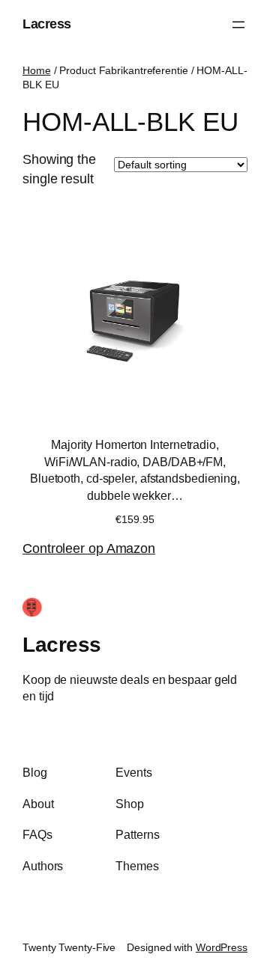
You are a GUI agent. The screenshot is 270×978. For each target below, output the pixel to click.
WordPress (222, 947)
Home (36, 70)
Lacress (46, 23)
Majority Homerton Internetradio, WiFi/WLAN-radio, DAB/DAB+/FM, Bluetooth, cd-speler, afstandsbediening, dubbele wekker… (135, 470)
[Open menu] (239, 25)
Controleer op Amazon (88, 548)
